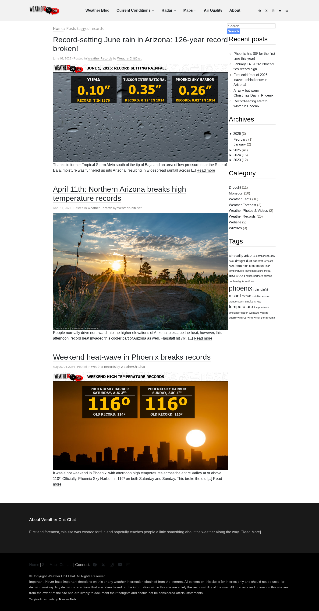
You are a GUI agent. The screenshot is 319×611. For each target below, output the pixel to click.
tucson (244, 312)
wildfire (233, 317)
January (240, 144)
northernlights (236, 281)
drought (240, 261)
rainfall (264, 289)
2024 (237, 155)
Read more (206, 170)
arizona (249, 255)
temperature (241, 306)
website (264, 312)
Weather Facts (240, 199)
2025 (237, 150)
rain (256, 289)
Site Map (49, 565)
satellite (256, 296)
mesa (267, 270)
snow (257, 301)
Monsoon (236, 193)
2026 (237, 133)
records (246, 296)
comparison (262, 255)
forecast (268, 261)
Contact (66, 565)
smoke (249, 301)
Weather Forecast (242, 205)
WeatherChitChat (129, 58)
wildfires (242, 317)
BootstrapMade (67, 599)
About (234, 10)
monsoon (237, 275)
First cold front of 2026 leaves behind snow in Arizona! (250, 80)
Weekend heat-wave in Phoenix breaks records (132, 357)
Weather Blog (97, 10)
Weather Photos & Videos (248, 210)
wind (250, 317)
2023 (237, 160)
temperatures (261, 307)
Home (58, 28)
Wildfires (235, 228)
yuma (272, 317)
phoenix (240, 288)
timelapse (234, 312)
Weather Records (100, 58)
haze (231, 265)
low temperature (254, 270)
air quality (236, 255)
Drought (235, 187)
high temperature (254, 265)
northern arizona (262, 275)
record (235, 295)
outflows (250, 281)
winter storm (261, 317)
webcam (254, 312)
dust (249, 261)
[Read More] (251, 532)
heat (238, 265)
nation (249, 275)
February (240, 139)
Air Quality (213, 10)
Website (235, 222)
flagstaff (258, 260)
